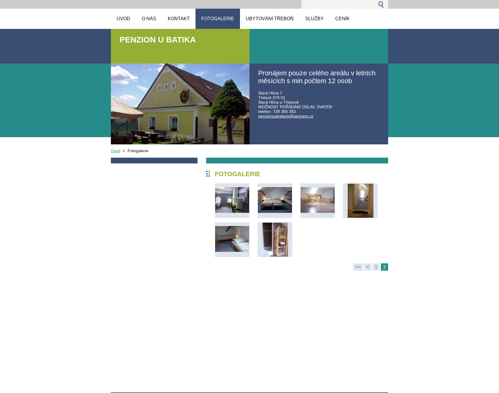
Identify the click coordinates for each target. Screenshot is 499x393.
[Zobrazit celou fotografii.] (232, 201)
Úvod (115, 150)
